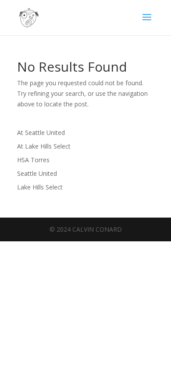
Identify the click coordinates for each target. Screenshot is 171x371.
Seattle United (37, 173)
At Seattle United (41, 132)
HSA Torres (33, 160)
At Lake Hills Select (44, 146)
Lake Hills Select (40, 187)
